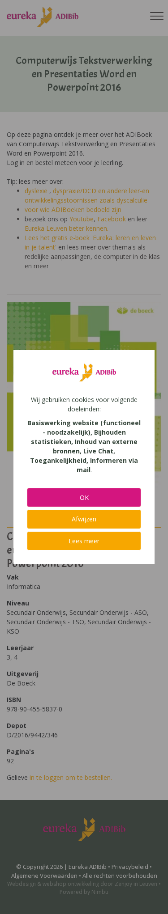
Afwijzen (84, 519)
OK (84, 497)
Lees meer (84, 541)
